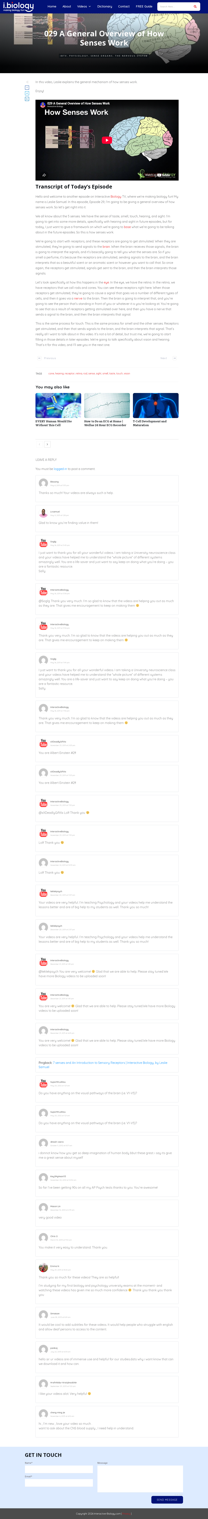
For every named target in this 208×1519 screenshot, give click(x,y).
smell (105, 373)
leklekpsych (56, 891)
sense (91, 373)
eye (106, 282)
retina (79, 373)
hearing (59, 373)
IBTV (63, 56)
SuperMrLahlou (58, 1082)
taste (112, 373)
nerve (78, 298)
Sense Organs (102, 56)
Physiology (78, 56)
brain (106, 247)
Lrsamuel (55, 511)
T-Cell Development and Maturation (156, 411)
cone (51, 373)
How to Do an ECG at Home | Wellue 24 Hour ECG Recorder (107, 411)
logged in (60, 469)
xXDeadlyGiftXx (58, 741)
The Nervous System (131, 56)
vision (127, 373)
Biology (116, 196)
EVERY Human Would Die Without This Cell (58, 411)
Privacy (126, 1513)
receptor (70, 373)
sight (98, 373)
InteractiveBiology (59, 590)
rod (85, 373)
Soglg (53, 541)
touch (119, 373)
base (127, 227)
